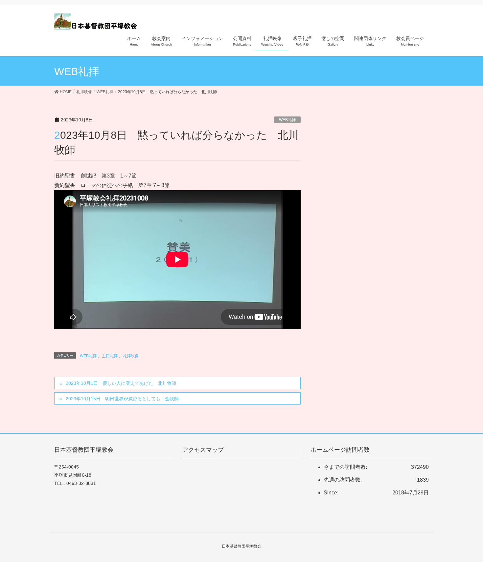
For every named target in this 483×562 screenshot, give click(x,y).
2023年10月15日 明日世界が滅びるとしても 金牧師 (122, 398)
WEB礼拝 (287, 119)
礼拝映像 (131, 356)
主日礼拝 (110, 356)
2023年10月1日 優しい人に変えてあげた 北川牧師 (121, 383)
